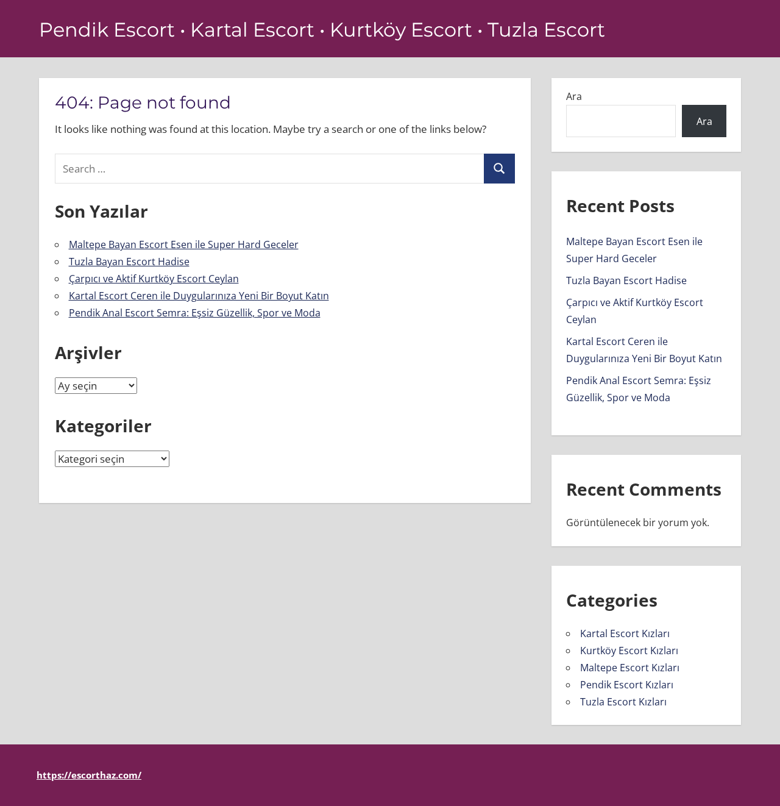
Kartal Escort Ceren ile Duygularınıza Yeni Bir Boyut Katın (199, 295)
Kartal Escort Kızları (625, 633)
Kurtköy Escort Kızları (629, 650)
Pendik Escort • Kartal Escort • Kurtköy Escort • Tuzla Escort (322, 29)
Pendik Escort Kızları (626, 684)
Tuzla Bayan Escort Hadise (129, 261)
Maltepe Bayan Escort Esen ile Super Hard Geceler (184, 244)
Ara (574, 96)
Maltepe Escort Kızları (629, 667)
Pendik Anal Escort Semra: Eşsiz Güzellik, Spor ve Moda (195, 312)
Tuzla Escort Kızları (623, 701)
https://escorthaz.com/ (89, 775)
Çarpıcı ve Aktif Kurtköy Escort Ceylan (154, 278)
